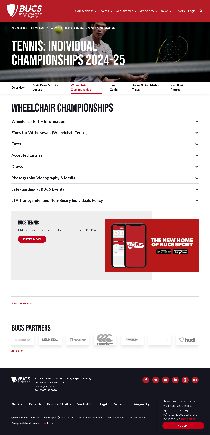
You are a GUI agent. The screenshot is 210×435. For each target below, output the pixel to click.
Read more (188, 419)
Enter (16, 144)
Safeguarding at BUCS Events (37, 189)
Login (191, 11)
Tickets (180, 11)
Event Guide (114, 87)
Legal (103, 404)
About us (16, 404)
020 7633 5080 (48, 390)
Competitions (84, 11)
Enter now (32, 239)
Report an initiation (59, 404)
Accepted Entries (26, 155)
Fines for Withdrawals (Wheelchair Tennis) (49, 132)
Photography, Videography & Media (43, 177)
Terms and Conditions (90, 417)
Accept (183, 425)
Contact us (120, 404)
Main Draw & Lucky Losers (45, 87)
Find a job (35, 404)
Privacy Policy (115, 417)
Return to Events (24, 303)
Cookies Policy (137, 417)
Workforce (147, 11)
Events (105, 11)
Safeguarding (141, 404)
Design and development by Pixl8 (32, 423)
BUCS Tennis (28, 222)
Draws (17, 166)
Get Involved (124, 11)
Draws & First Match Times (145, 87)
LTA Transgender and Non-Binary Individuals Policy (57, 200)
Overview (18, 87)
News (164, 11)
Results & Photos (177, 87)
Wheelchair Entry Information (38, 121)
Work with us (85, 404)
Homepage (38, 27)
